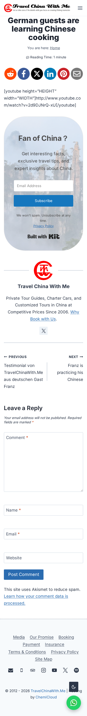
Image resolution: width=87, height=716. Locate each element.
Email (13, 534)
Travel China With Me (44, 286)
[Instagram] (44, 670)
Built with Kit (44, 236)
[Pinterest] (64, 74)
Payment (31, 644)
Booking (66, 637)
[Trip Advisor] (32, 670)
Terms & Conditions (27, 651)
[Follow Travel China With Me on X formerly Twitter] (43, 331)
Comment (17, 437)
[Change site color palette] (73, 687)
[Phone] (22, 670)
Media (19, 637)
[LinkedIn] (50, 74)
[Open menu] (78, 8)
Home (55, 48)
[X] (37, 74)
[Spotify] (76, 670)
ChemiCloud (46, 697)
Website (14, 557)
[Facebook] (24, 74)
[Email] (77, 74)
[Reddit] (10, 74)
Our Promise (42, 637)
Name (13, 510)
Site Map (43, 659)
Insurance (54, 644)
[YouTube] (54, 670)
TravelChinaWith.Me (48, 691)
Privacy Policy (43, 226)
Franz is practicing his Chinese (70, 368)
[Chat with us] (73, 703)
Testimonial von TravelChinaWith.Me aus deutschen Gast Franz (23, 372)
